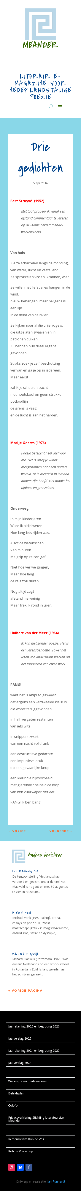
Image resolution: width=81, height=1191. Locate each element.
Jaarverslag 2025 (19, 1038)
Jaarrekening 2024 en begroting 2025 (34, 1050)
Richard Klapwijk (25, 954)
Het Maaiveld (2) (25, 871)
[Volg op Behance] (20, 1167)
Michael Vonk (22, 913)
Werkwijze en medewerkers (27, 1081)
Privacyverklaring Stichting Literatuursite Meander (36, 1119)
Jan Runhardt (56, 1181)
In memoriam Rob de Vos (26, 1139)
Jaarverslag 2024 (19, 1063)
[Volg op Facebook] (28, 1167)
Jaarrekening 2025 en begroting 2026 (34, 1026)
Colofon (13, 1105)
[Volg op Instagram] (11, 1167)
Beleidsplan (16, 1093)
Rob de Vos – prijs (20, 1151)
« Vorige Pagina (25, 990)
